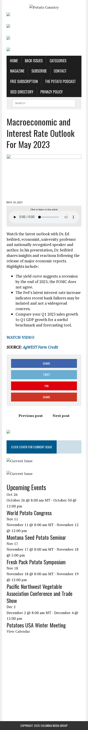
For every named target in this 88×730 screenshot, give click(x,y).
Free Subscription (24, 81)
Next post (61, 415)
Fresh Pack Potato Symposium (36, 562)
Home (14, 60)
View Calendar (18, 631)
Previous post (31, 415)
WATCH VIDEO (20, 337)
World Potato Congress (29, 513)
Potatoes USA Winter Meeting (36, 625)
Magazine (17, 71)
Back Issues (34, 60)
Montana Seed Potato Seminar (36, 537)
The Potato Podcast (60, 81)
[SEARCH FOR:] (44, 102)
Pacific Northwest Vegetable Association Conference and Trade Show (39, 593)
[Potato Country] (44, 7)
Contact (60, 71)
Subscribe (39, 71)
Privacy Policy (51, 92)
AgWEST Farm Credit (40, 347)
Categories (58, 60)
